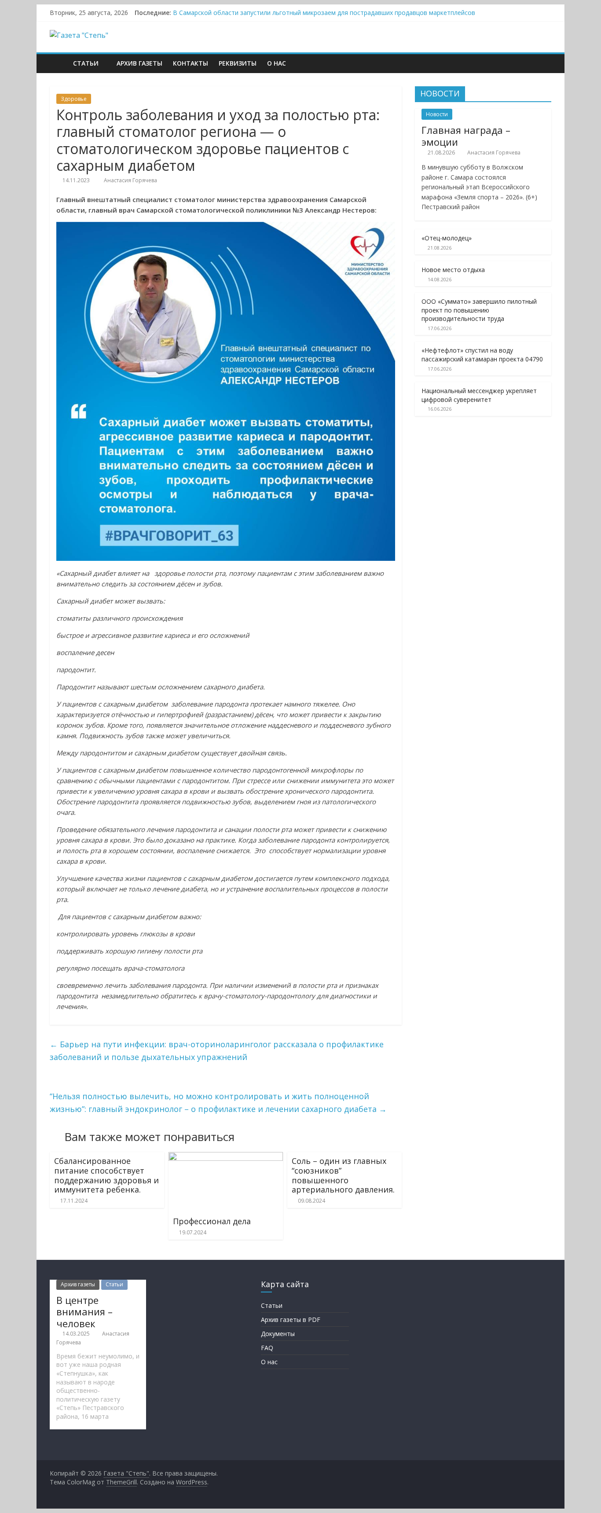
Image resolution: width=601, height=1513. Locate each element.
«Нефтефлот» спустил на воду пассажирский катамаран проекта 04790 (482, 354)
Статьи (86, 63)
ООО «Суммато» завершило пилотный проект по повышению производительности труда (479, 310)
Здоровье (74, 99)
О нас (276, 63)
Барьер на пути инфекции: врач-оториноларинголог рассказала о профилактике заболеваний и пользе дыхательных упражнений (217, 1050)
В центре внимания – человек (84, 1311)
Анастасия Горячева (130, 180)
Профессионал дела (212, 1221)
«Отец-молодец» (446, 238)
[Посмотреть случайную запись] (542, 63)
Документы (278, 1333)
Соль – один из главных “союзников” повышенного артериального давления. (343, 1175)
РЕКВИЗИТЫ (238, 63)
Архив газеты (139, 63)
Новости (437, 114)
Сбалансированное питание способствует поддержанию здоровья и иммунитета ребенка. (106, 1175)
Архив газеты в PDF (290, 1319)
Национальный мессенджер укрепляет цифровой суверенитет (479, 395)
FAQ (267, 1348)
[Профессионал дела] (226, 1157)
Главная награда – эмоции (465, 135)
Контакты (190, 63)
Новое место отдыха (453, 269)
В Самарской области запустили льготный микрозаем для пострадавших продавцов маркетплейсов (324, 12)
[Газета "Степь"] (59, 63)
